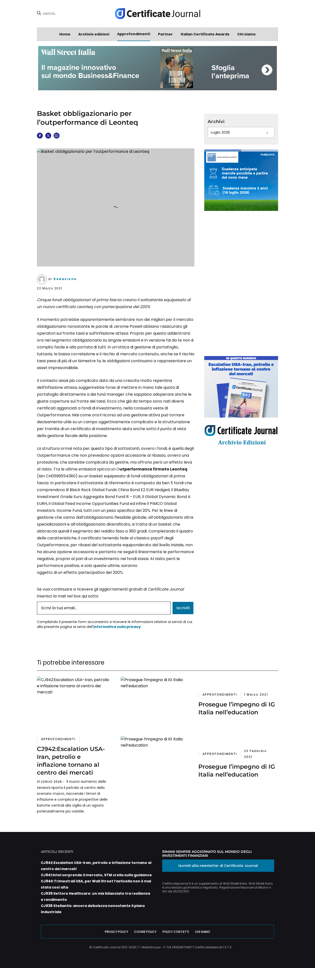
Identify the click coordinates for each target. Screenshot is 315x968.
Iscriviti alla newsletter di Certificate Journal (218, 865)
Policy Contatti (175, 932)
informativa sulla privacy (117, 626)
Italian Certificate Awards (205, 34)
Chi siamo (246, 34)
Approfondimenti (133, 33)
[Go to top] (295, 951)
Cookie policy (145, 932)
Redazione (65, 279)
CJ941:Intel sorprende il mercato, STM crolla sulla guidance (96, 875)
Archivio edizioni (93, 34)
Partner (165, 34)
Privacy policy (116, 932)
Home (64, 34)
